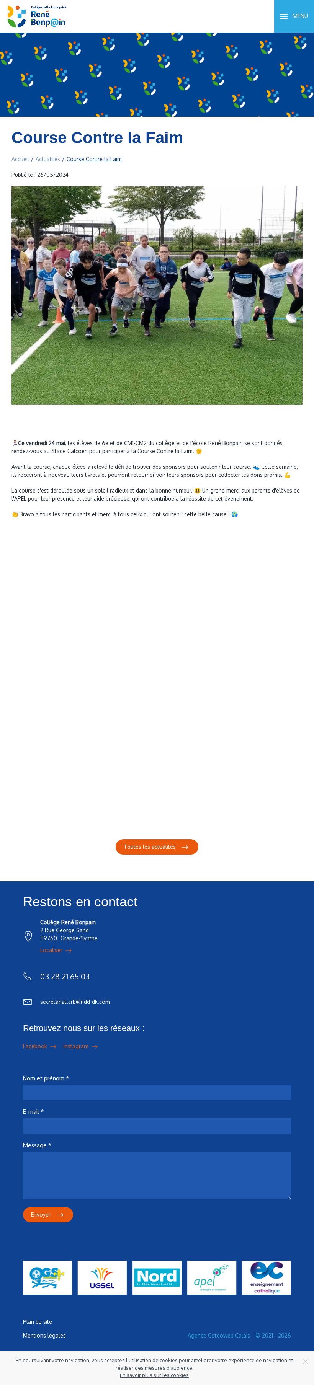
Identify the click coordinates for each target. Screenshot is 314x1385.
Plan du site (37, 1321)
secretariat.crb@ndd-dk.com (75, 1001)
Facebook (36, 1046)
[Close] (305, 1361)
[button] (294, 16)
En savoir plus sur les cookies (154, 1375)
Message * (37, 1145)
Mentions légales (44, 1335)
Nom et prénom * (46, 1078)
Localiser (52, 950)
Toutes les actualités (150, 846)
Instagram (77, 1046)
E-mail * (33, 1111)
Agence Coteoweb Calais (219, 1335)
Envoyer (41, 1214)
